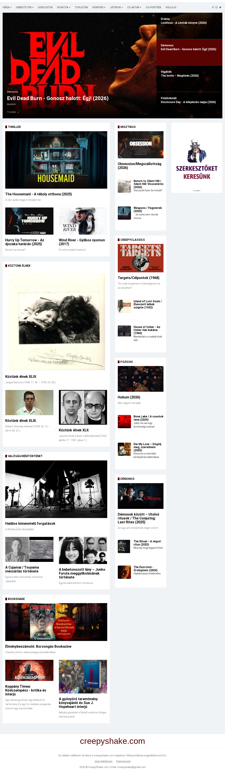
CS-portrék (153, 7)
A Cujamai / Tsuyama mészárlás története (22, 569)
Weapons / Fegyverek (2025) (148, 209)
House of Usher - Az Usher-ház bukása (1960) (147, 330)
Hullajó (171, 7)
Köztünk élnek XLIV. (21, 376)
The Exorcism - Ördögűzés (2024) (146, 568)
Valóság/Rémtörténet (25, 456)
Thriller (14, 127)
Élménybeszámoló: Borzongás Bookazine (38, 646)
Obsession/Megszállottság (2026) (139, 166)
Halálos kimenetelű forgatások (30, 523)
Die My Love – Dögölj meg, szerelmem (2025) (147, 447)
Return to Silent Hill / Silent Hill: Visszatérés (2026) (148, 184)
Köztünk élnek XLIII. (21, 421)
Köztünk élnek (19, 265)
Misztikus (128, 127)
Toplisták (81, 7)
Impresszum (123, 761)
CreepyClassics (132, 239)
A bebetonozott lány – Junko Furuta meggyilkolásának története (82, 573)
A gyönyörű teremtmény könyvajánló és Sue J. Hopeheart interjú (78, 703)
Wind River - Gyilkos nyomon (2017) (82, 242)
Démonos (127, 479)
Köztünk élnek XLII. (74, 430)
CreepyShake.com (98, 767)
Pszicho (126, 362)
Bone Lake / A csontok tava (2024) (148, 418)
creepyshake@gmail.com (131, 767)
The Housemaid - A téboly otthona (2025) (38, 194)
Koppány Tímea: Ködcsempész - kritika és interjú (25, 690)
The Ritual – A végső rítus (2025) (147, 543)
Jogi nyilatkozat (103, 761)
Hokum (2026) (129, 397)
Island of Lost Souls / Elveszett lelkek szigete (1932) (148, 304)
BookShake (16, 599)
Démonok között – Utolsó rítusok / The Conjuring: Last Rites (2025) (138, 518)
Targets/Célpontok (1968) (138, 278)
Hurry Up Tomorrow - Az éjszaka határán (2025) (24, 242)
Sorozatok (45, 7)
